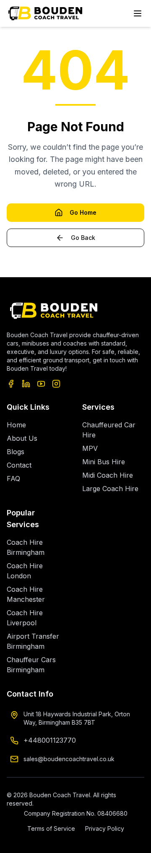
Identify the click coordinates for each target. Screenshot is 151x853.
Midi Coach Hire (107, 475)
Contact (19, 465)
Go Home (83, 212)
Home (16, 425)
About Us (22, 438)
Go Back (83, 237)
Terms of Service (51, 828)
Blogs (15, 451)
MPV (90, 448)
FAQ (13, 478)
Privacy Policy (104, 828)
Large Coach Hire (110, 488)
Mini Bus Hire (103, 462)
